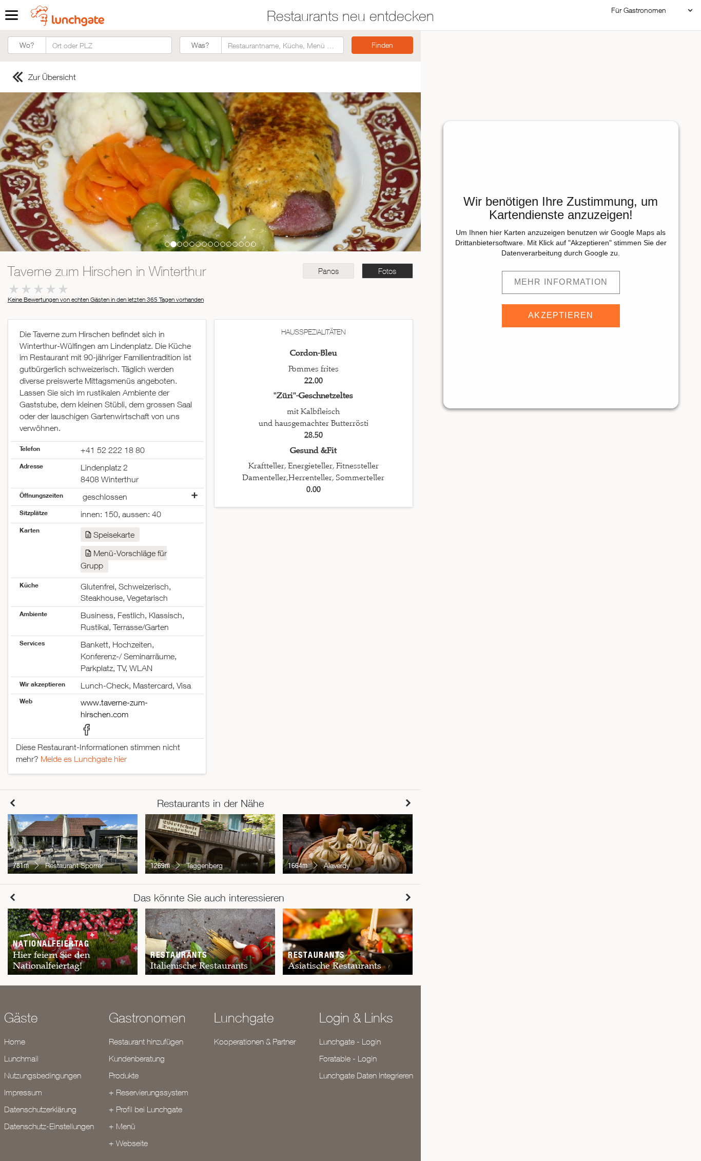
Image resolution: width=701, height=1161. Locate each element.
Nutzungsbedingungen (42, 1075)
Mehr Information (561, 282)
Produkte (124, 1075)
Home (14, 1041)
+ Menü (122, 1126)
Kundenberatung (137, 1058)
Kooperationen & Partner (255, 1041)
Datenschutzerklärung (40, 1109)
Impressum (23, 1092)
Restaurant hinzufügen (146, 1041)
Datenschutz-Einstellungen (49, 1126)
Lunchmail (21, 1058)
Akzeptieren (560, 315)
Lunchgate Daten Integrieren (366, 1075)
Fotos (387, 271)
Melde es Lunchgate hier (84, 758)
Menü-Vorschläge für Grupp (124, 559)
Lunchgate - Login (350, 1041)
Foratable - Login (348, 1058)
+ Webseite (128, 1143)
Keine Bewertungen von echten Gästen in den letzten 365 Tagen (106, 299)
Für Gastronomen (638, 10)
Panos (328, 271)
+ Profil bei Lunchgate (145, 1109)
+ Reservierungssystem (148, 1092)
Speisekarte (113, 534)
